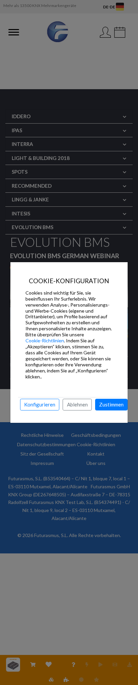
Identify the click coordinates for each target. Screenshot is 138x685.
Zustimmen (111, 404)
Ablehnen (77, 404)
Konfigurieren (39, 404)
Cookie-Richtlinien (44, 340)
